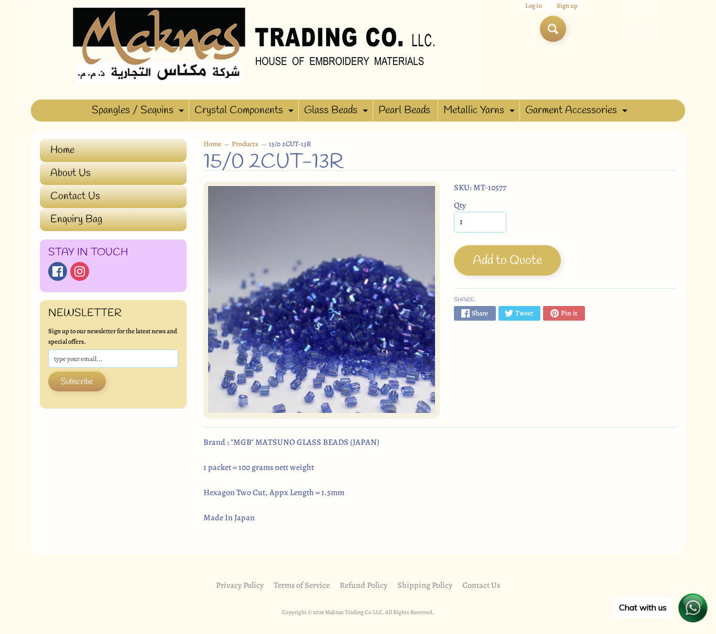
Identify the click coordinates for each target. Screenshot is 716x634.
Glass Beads (337, 112)
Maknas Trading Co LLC (354, 612)
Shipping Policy (424, 585)
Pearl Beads (404, 110)
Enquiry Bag (76, 219)
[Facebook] (57, 271)
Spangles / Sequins (139, 112)
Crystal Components (245, 112)
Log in (533, 6)
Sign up (567, 6)
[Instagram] (79, 271)
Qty (460, 205)
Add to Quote (507, 261)
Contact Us (75, 196)
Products (245, 144)
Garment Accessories (577, 112)
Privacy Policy (240, 585)
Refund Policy (363, 585)
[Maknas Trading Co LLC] (253, 45)
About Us (70, 173)
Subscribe (77, 381)
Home (62, 150)
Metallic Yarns (480, 112)
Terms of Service (302, 585)
